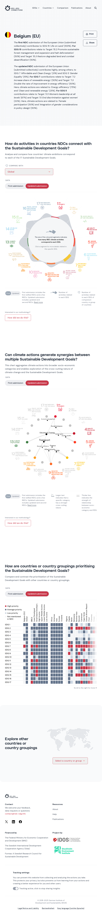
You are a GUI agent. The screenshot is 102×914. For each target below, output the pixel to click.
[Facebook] (20, 821)
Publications (58, 819)
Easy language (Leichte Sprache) (70, 908)
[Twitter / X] (6, 821)
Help (54, 814)
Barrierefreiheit (48, 908)
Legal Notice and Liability (28, 908)
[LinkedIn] (13, 821)
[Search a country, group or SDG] (95, 7)
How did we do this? (18, 317)
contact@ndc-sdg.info (15, 813)
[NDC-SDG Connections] (14, 8)
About (55, 809)
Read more (38, 302)
